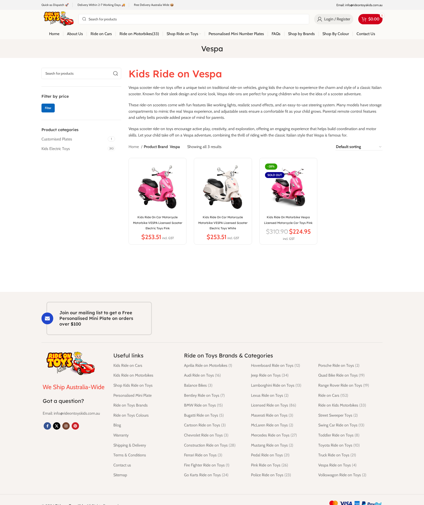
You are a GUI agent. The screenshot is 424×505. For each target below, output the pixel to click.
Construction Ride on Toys (210, 445)
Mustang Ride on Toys (272, 445)
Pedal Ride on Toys (270, 455)
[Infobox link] (359, 5)
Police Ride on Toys (271, 475)
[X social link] (56, 426)
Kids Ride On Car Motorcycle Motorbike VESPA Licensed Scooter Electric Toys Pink (157, 222)
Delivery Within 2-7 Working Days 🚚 (101, 5)
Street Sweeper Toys (338, 415)
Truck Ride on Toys (337, 455)
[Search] (115, 73)
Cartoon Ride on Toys (205, 425)
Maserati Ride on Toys (272, 415)
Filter (48, 108)
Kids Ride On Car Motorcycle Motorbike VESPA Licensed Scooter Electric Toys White (223, 222)
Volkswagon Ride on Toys (342, 475)
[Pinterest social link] (75, 426)
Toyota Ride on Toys (339, 445)
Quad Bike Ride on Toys (341, 375)
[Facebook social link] (47, 426)
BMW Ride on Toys (203, 405)
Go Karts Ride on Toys (206, 475)
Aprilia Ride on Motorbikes (208, 365)
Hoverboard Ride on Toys (275, 365)
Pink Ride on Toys (269, 465)
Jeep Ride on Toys (270, 375)
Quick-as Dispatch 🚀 (55, 5)
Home (134, 146)
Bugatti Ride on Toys (204, 415)
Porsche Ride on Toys (338, 365)
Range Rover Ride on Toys (343, 385)
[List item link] (71, 413)
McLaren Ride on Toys (272, 425)
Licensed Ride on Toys (273, 405)
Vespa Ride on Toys (337, 465)
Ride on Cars (333, 395)
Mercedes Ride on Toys (274, 435)
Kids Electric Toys (55, 148)
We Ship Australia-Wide (74, 387)
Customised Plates (56, 139)
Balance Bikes (198, 385)
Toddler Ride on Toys (338, 435)
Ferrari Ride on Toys (203, 455)
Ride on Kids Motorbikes (342, 405)
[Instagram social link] (66, 426)
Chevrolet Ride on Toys (206, 435)
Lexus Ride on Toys (270, 395)
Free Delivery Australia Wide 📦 (154, 5)
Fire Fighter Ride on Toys (206, 465)
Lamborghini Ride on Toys (276, 385)
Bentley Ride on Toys (204, 395)
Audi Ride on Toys (202, 375)
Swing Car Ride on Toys (341, 425)
